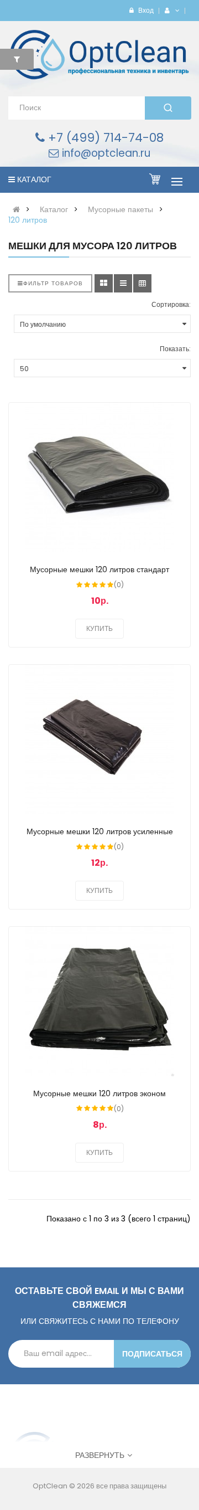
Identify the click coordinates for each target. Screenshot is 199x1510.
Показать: (175, 348)
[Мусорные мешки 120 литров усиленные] (99, 739)
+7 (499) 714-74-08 (104, 138)
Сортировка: (171, 304)
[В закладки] (171, 418)
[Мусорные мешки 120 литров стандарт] (99, 477)
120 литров (27, 220)
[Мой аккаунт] (176, 10)
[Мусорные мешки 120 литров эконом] (99, 1001)
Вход (146, 10)
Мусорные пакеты (120, 209)
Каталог (54, 209)
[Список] (123, 283)
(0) (119, 584)
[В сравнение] (171, 441)
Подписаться (152, 1353)
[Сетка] (104, 283)
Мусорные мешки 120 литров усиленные (100, 831)
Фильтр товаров (53, 283)
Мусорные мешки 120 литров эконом (99, 1093)
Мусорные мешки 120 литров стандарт (99, 569)
